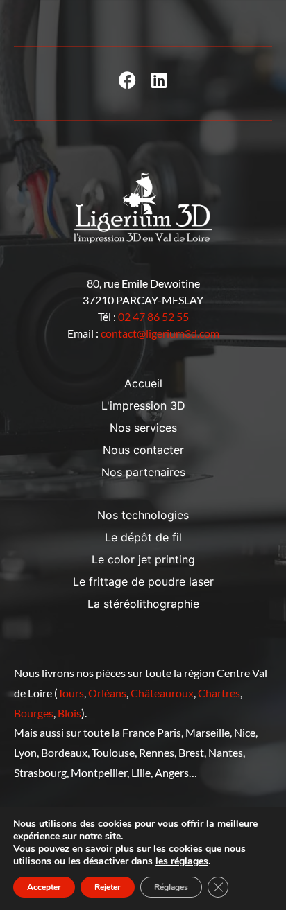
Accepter (44, 887)
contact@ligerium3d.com (160, 333)
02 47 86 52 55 (153, 316)
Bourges (33, 712)
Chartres (219, 692)
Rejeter (107, 887)
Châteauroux (162, 692)
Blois (69, 712)
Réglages (171, 887)
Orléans (107, 692)
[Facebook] (127, 80)
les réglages (181, 861)
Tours (71, 692)
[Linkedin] (158, 80)
